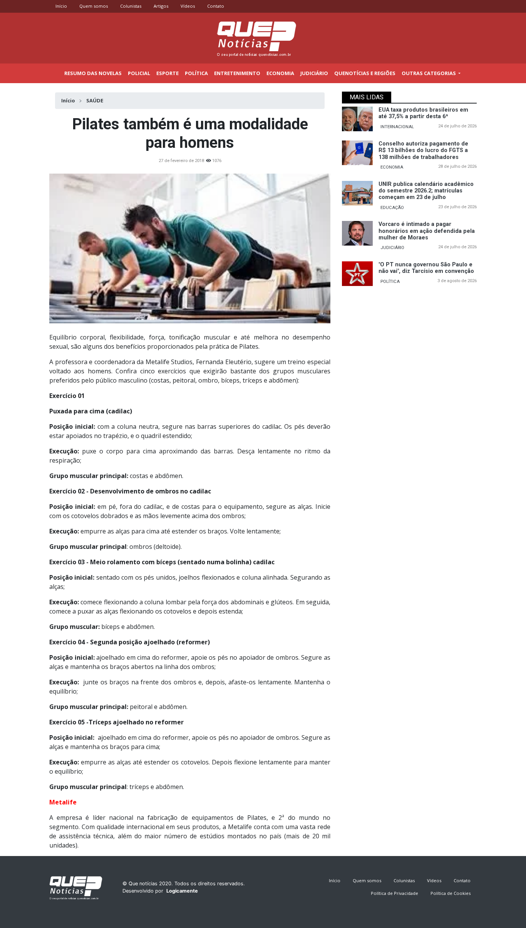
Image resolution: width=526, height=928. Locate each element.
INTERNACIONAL (397, 126)
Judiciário (314, 73)
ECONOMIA (391, 167)
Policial (139, 73)
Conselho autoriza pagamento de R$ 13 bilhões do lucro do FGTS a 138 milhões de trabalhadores (423, 150)
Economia (280, 73)
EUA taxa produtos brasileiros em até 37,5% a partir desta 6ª (423, 113)
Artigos (161, 6)
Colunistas (130, 6)
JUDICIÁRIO (392, 247)
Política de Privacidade (394, 893)
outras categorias (429, 73)
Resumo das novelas (93, 73)
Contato (215, 6)
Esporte (167, 73)
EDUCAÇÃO (392, 207)
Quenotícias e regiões (364, 73)
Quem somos (93, 6)
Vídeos (188, 6)
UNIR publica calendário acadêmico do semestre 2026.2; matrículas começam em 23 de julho (426, 191)
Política (196, 73)
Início (61, 6)
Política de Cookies (451, 893)
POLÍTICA (390, 281)
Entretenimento (237, 73)
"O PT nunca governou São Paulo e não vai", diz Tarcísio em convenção (426, 267)
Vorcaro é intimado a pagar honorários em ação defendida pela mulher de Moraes (427, 231)
